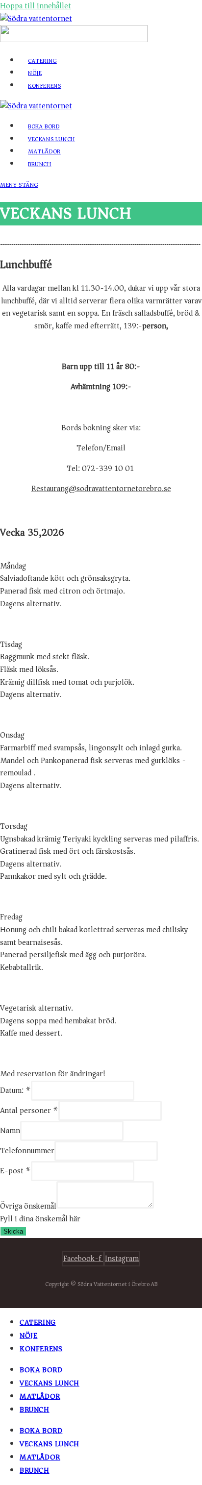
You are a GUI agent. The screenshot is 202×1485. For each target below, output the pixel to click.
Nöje (28, 1335)
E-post (15, 1171)
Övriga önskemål (28, 1206)
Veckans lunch (49, 1383)
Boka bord (41, 1369)
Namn (10, 1131)
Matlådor (40, 1396)
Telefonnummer (27, 1151)
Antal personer (29, 1110)
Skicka (13, 1231)
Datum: (15, 1090)
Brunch (35, 1409)
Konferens (41, 1348)
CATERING (38, 1322)
